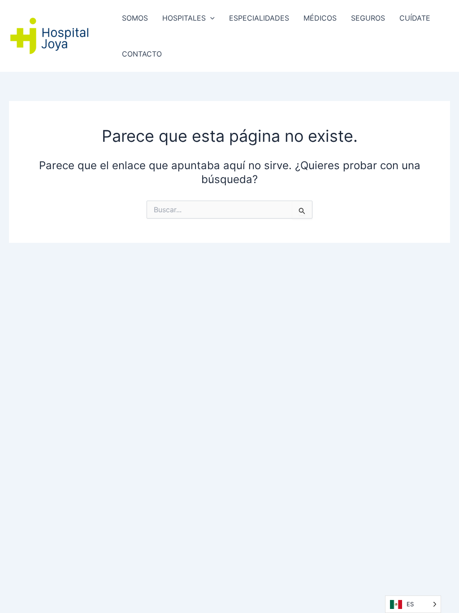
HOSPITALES (184, 17)
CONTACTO (142, 53)
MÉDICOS (320, 17)
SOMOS (135, 17)
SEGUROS (368, 17)
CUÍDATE (414, 17)
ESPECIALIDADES (259, 17)
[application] (210, 18)
